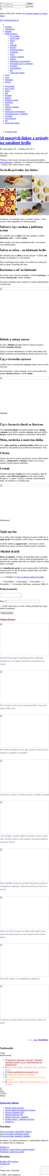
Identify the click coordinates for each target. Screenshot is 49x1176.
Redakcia (3, 1161)
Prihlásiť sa (4, 1147)
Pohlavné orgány (16, 50)
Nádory (13, 59)
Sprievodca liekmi (17, 73)
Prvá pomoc (15, 36)
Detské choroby (11, 34)
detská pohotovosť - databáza (16, 1117)
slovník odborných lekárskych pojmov (20, 1110)
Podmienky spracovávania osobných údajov (17, 1149)
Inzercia (15, 1161)
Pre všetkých (26, 1131)
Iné (11, 70)
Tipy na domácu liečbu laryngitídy (30, 577)
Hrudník (13, 45)
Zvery (7, 75)
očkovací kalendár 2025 (14, 1112)
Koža (12, 54)
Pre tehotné (24, 1134)
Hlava (12, 41)
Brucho (13, 47)
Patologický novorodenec (20, 61)
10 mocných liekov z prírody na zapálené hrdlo (24, 140)
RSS (10, 1161)
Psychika (13, 66)
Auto (7, 77)
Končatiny (14, 52)
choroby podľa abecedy (14, 1108)
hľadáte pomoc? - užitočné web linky (20, 1119)
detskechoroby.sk (12, 20)
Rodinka (8, 27)
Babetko (8, 31)
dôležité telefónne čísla (14, 1115)
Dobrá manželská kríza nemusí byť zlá (22, 1072)
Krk (11, 43)
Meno (3, 601)
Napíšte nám (5, 1164)
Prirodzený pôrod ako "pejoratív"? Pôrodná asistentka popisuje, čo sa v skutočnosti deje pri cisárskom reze (23, 1062)
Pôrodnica (9, 80)
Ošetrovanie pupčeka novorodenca (21, 1074)
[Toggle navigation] (1, 20)
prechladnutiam (6, 162)
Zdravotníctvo (15, 68)
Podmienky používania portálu (12, 1152)
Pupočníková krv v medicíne (21, 63)
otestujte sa (9, 1122)
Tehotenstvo (10, 29)
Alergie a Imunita (17, 57)
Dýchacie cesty (11, 132)
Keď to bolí (14, 38)
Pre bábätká (25, 1136)
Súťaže (8, 82)
